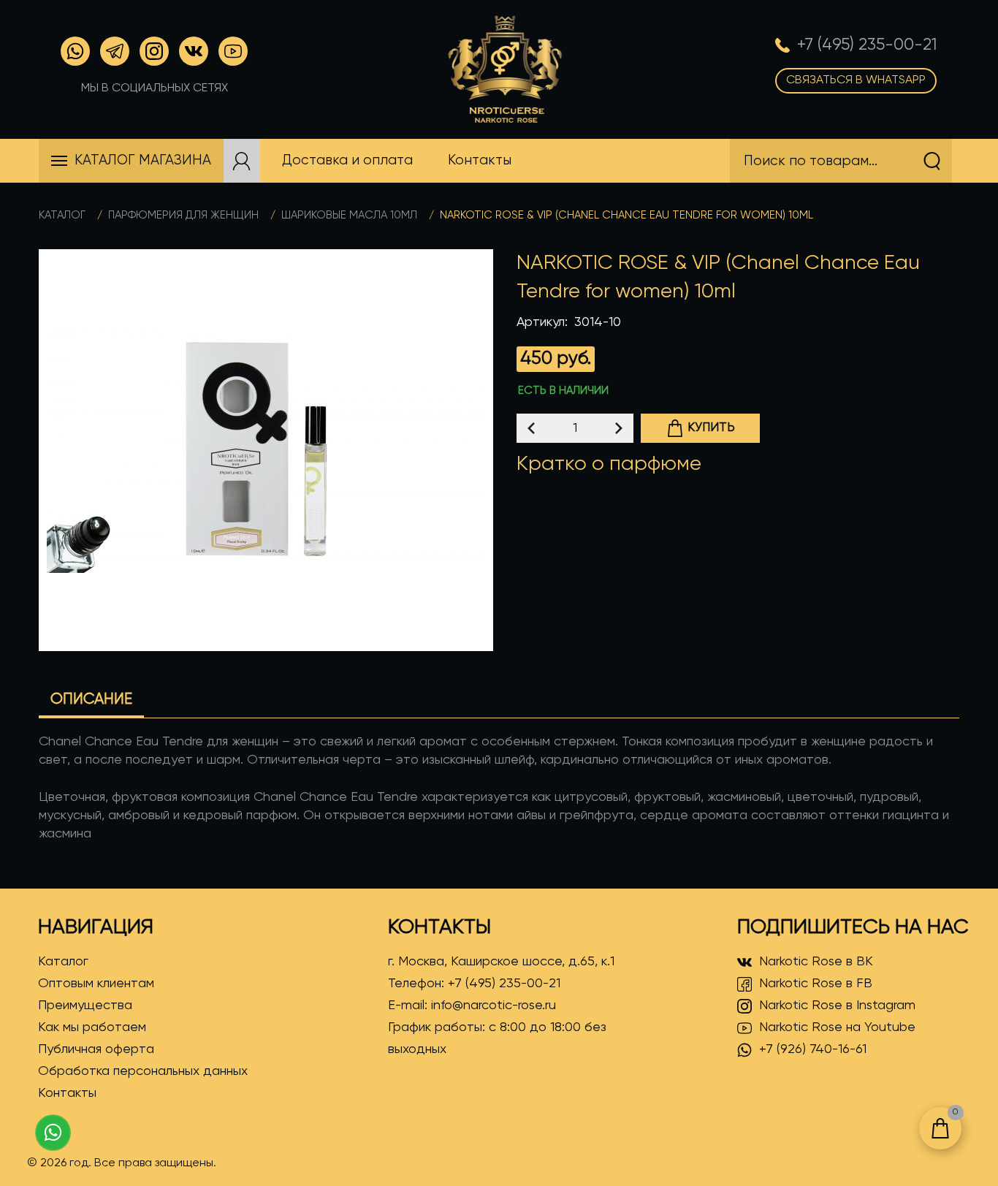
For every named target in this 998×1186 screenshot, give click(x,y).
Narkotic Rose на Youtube (837, 1027)
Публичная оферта (96, 1049)
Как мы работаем (92, 1027)
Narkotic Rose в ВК (816, 961)
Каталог (62, 215)
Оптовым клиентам (96, 983)
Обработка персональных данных (143, 1071)
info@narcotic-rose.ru (493, 1005)
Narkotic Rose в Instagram (837, 1005)
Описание (91, 699)
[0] (940, 1128)
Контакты (67, 1093)
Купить (711, 428)
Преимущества (85, 1005)
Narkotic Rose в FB (815, 983)
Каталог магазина (143, 160)
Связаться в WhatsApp (856, 80)
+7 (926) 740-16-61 (812, 1049)
